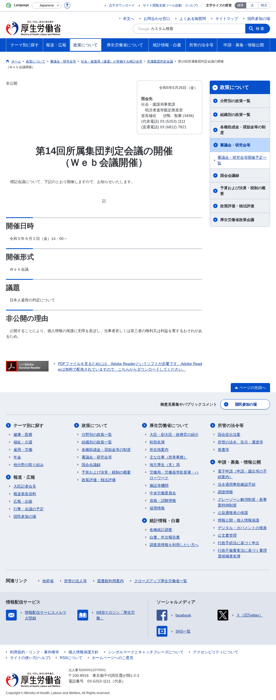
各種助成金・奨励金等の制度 (242, 130)
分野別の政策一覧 (235, 101)
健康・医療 (22, 434)
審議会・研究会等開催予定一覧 (242, 160)
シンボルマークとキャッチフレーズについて (146, 652)
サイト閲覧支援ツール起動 (162, 5)
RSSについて (71, 658)
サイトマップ (226, 18)
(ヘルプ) (192, 5)
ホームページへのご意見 (112, 658)
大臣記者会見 (24, 486)
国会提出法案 (229, 434)
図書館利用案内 (110, 581)
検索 (260, 28)
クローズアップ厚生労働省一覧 (160, 581)
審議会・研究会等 (235, 145)
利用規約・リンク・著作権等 (34, 652)
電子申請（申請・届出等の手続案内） (242, 474)
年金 (17, 457)
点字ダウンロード (122, 5)
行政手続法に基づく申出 (238, 543)
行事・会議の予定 (28, 509)
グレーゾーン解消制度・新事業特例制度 (242, 502)
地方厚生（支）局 (165, 465)
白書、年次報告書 (165, 537)
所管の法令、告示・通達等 (240, 442)
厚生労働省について (169, 425)
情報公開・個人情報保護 (238, 520)
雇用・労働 (22, 449)
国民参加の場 (258, 18)
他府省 (48, 581)
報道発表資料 (24, 494)
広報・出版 (22, 501)
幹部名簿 (157, 442)
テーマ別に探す (28, 425)
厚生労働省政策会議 (237, 220)
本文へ (128, 18)
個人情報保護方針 (83, 652)
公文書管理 (227, 535)
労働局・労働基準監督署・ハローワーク (174, 475)
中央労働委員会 (163, 493)
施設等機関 (159, 485)
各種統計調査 (161, 529)
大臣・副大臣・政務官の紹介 (174, 434)
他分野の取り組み (28, 465)
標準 (240, 5)
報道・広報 (24, 477)
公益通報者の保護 (233, 513)
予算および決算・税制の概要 (242, 191)
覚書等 (223, 449)
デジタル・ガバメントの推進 (242, 528)
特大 (264, 5)
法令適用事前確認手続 (237, 484)
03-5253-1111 (99, 681)
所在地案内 (159, 449)
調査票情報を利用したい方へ (174, 545)
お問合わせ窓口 (157, 18)
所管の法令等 (231, 425)
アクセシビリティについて (215, 652)
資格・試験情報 (163, 500)
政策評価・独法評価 (237, 206)
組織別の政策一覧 (235, 114)
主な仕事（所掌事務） (168, 457)
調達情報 (225, 492)
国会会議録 (229, 175)
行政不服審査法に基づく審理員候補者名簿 (242, 553)
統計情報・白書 (165, 520)
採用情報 (157, 508)
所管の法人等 (75, 581)
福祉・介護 (22, 442)
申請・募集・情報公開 (239, 462)
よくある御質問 (193, 18)
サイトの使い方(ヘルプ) (30, 658)
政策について (234, 87)
